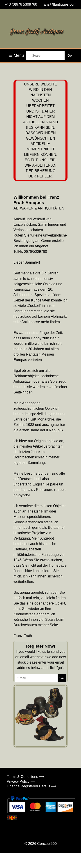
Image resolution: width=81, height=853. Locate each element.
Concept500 (47, 844)
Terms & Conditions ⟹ (25, 777)
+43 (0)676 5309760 (21, 4)
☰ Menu (16, 55)
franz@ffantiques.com (59, 4)
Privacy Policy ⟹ (21, 781)
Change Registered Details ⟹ (31, 786)
